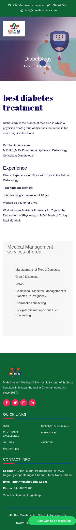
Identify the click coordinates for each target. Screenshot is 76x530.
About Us (47, 442)
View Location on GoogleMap (22, 495)
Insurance (48, 432)
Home (27, 66)
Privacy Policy (23, 522)
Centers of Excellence (11, 434)
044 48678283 (23, 488)
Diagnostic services (55, 426)
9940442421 (60, 5)
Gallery (8, 442)
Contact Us (11, 449)
